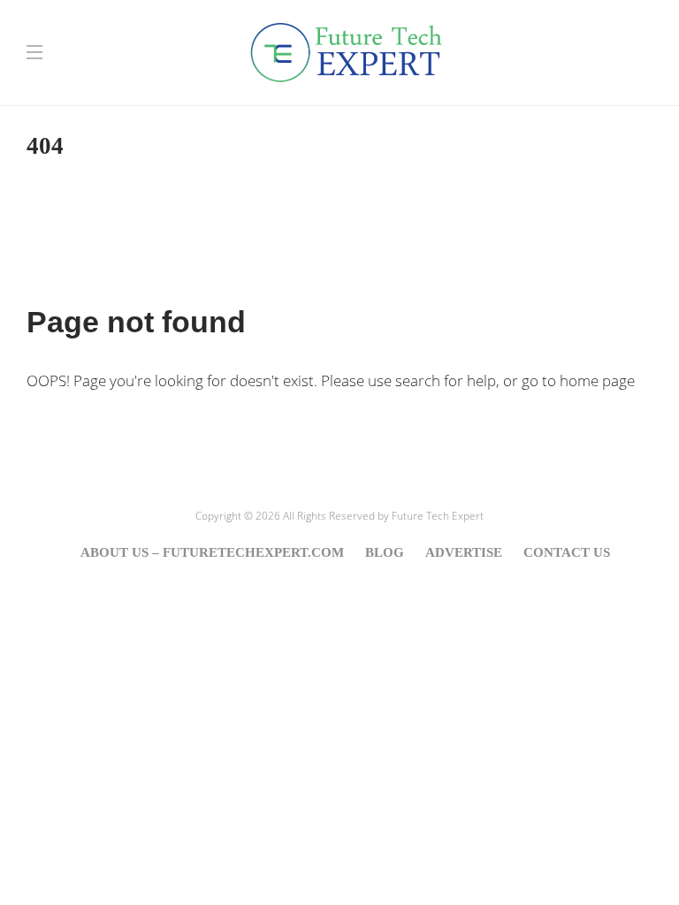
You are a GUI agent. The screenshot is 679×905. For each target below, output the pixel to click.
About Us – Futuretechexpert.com (212, 552)
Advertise (463, 552)
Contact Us (566, 552)
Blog (384, 552)
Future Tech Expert (438, 515)
